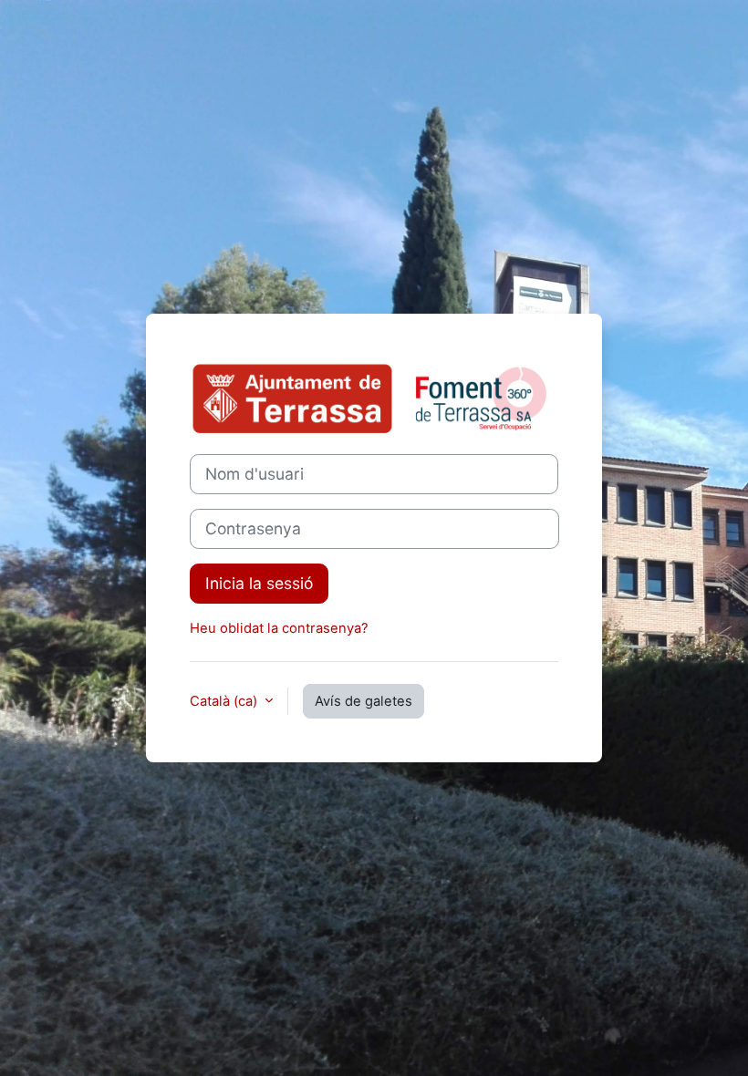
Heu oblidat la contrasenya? (279, 628)
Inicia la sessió (259, 583)
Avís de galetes (363, 701)
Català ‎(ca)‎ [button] (225, 701)
